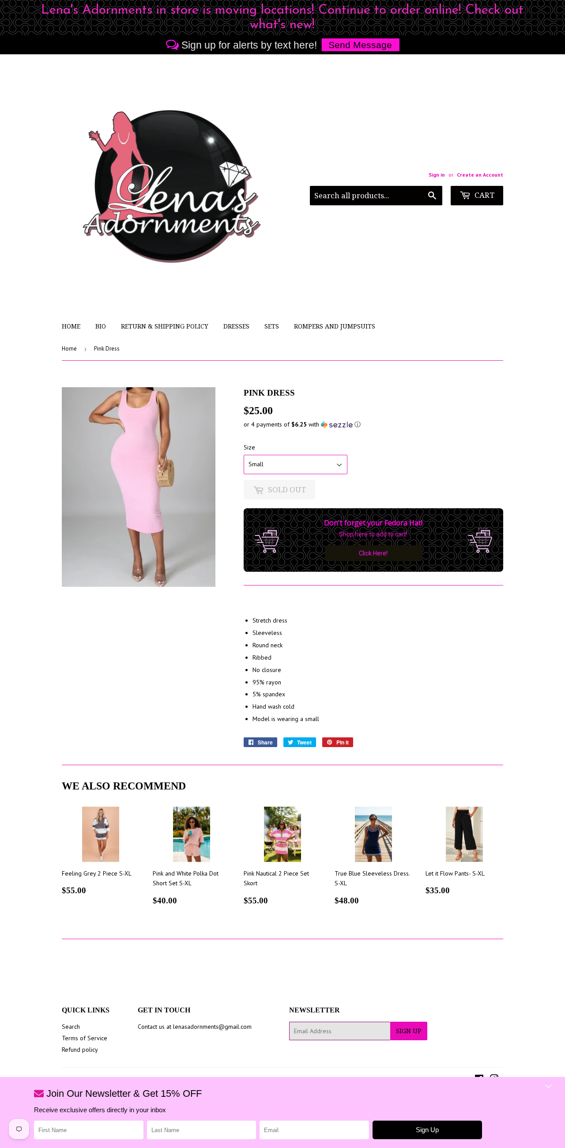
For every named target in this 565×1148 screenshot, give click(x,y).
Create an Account (480, 174)
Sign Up (409, 1031)
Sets (271, 326)
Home (71, 326)
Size (249, 447)
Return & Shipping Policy (164, 326)
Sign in (437, 174)
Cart (483, 195)
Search (71, 1027)
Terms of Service (84, 1038)
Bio (100, 326)
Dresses (236, 326)
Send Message (360, 45)
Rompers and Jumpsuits (334, 326)
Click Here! (373, 553)
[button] (373, 424)
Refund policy (80, 1050)
